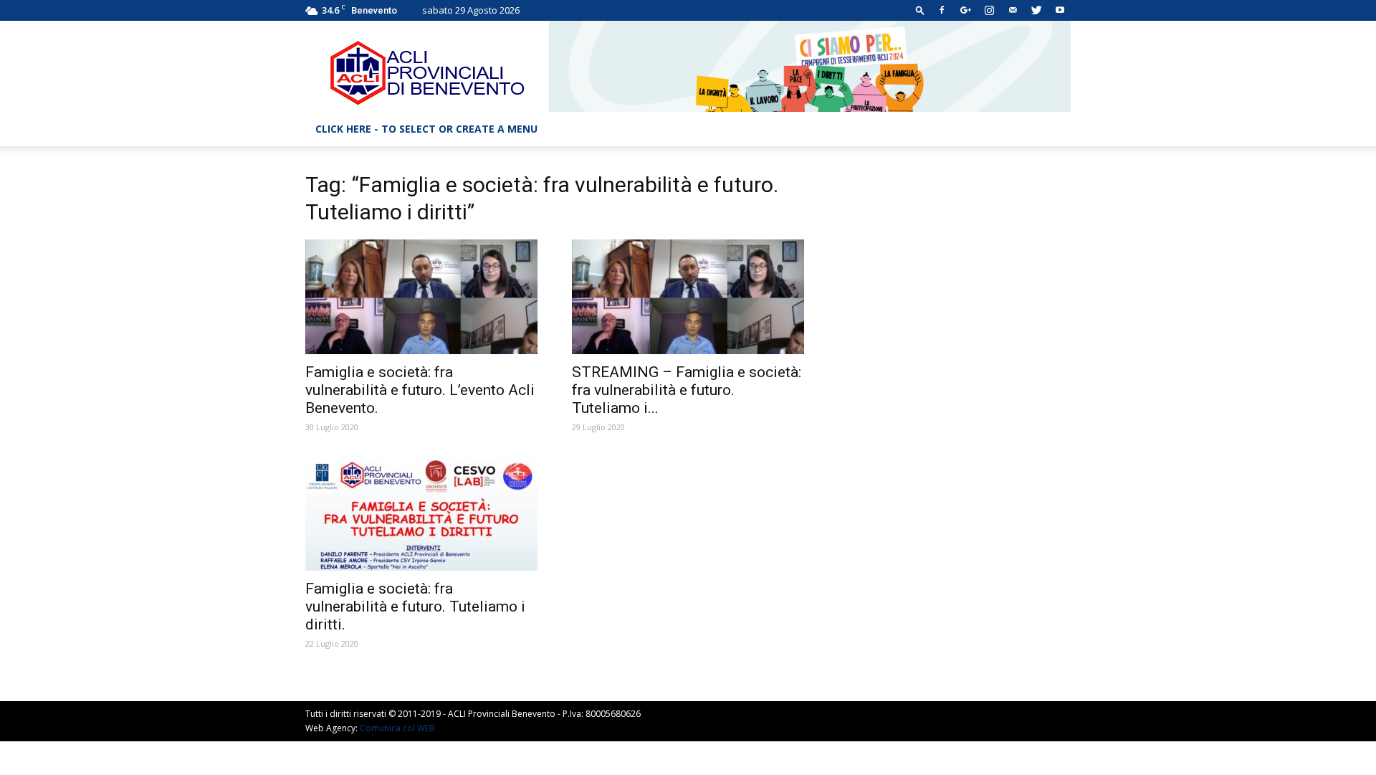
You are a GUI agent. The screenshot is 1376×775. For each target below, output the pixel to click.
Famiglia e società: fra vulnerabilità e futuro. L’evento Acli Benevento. (420, 390)
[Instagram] (989, 10)
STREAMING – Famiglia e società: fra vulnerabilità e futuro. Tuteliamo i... (686, 390)
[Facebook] (941, 10)
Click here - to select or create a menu (426, 128)
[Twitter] (1036, 10)
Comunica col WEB (397, 728)
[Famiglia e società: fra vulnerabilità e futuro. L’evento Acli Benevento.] (421, 296)
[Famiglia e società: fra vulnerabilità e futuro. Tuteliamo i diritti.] (421, 513)
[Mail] (1012, 10)
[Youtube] (1060, 10)
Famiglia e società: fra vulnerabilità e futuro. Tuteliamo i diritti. (415, 606)
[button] (920, 9)
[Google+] (965, 10)
